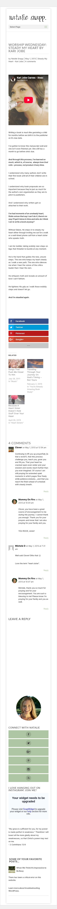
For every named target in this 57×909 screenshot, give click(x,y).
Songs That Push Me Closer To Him (16, 372)
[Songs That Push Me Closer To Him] (16, 363)
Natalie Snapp (17, 58)
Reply (46, 491)
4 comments (30, 61)
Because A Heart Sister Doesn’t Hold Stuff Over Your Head (16, 410)
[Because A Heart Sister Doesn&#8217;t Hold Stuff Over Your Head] (16, 399)
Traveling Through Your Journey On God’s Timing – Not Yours (34, 374)
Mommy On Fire (26, 499)
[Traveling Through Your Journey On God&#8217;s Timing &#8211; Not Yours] (35, 363)
